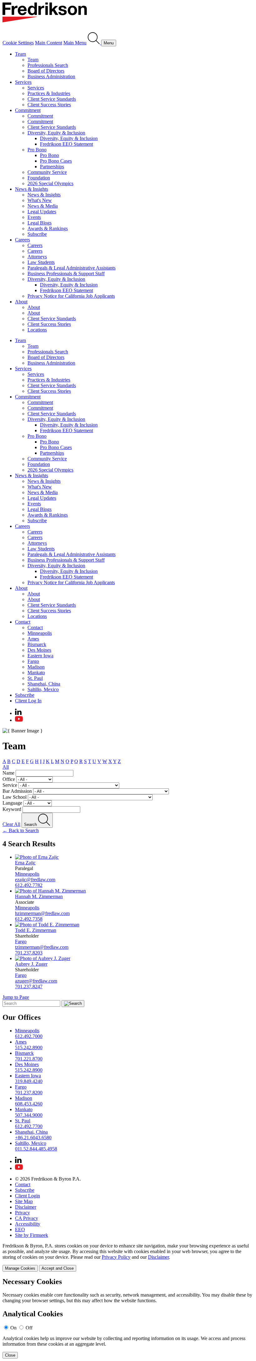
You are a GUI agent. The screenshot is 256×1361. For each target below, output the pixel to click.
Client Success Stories (49, 104)
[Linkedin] (18, 713)
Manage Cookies (20, 1268)
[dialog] (128, 1257)
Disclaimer (25, 1207)
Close (10, 1355)
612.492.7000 (28, 1036)
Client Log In (28, 700)
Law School (14, 797)
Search (31, 824)
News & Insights (31, 189)
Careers (22, 239)
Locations (37, 329)
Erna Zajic (25, 862)
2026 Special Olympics (50, 183)
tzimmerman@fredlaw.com (41, 947)
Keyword (11, 809)
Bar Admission (17, 791)
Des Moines (39, 650)
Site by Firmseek (31, 1235)
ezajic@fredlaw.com (35, 879)
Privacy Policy (116, 1257)
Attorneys (37, 256)
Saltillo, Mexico (43, 689)
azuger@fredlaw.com (36, 981)
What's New (39, 200)
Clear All (11, 824)
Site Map (24, 1201)
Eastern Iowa (40, 655)
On (13, 1327)
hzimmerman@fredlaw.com (42, 913)
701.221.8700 (28, 1058)
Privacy (22, 1212)
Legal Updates (41, 211)
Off (29, 1327)
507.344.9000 (28, 1115)
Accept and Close (58, 1268)
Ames (33, 638)
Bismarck (36, 644)
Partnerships (52, 166)
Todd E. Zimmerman (35, 930)
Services (23, 82)
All (5, 767)
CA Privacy (26, 1218)
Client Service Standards (51, 99)
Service (9, 785)
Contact (22, 622)
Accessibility (27, 1224)
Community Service (47, 172)
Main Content (48, 42)
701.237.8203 (28, 952)
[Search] (94, 42)
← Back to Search (20, 830)
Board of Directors (45, 70)
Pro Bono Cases (56, 161)
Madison (36, 667)
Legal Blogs (39, 222)
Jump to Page (15, 997)
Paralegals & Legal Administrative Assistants (71, 268)
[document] (128, 1318)
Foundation (38, 177)
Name (8, 773)
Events (34, 217)
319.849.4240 (28, 1081)
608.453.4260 (28, 1103)
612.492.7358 (28, 919)
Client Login (27, 1195)
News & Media (42, 206)
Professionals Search (47, 65)
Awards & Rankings (47, 228)
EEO (20, 1229)
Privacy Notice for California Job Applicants (71, 296)
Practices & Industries (48, 93)
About (21, 301)
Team (20, 54)
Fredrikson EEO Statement (66, 144)
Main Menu (74, 42)
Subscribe (37, 234)
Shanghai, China (43, 683)
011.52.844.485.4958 (36, 1148)
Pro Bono (37, 149)
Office (8, 779)
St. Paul (35, 678)
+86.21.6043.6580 (33, 1137)
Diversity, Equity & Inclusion (56, 132)
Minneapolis (39, 633)
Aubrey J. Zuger (31, 964)
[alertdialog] (128, 1318)
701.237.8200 (28, 1092)
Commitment (28, 110)
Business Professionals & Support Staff (66, 273)
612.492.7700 (28, 1126)
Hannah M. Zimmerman (39, 896)
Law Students (41, 262)
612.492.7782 (28, 885)
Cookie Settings (18, 42)
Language (12, 803)
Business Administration (51, 76)
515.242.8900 (28, 1047)
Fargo (33, 661)
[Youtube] (19, 720)
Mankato (36, 672)
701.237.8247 (28, 986)
